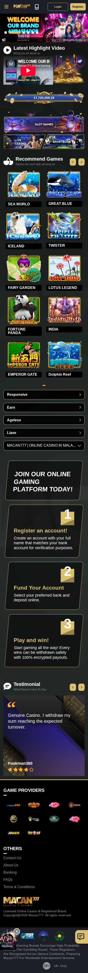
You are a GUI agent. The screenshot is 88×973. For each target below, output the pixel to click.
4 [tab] (28, 32)
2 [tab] (14, 32)
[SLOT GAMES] (44, 132)
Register (77, 6)
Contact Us (12, 858)
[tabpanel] (44, 28)
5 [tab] (33, 32)
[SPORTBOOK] (63, 148)
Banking (10, 872)
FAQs (7, 880)
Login (57, 6)
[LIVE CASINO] (24, 148)
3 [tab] (24, 32)
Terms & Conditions (19, 887)
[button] (7, 7)
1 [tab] (6, 32)
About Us (10, 865)
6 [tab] (37, 32)
